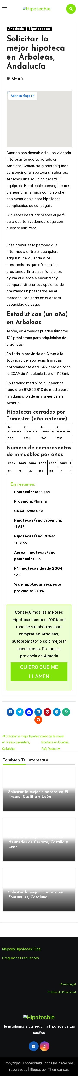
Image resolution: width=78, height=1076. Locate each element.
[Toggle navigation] (4, 8)
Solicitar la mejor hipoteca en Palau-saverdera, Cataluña (21, 742)
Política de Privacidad (62, 992)
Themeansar (58, 1069)
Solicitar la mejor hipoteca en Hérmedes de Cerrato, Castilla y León (38, 842)
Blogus (35, 1069)
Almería (17, 79)
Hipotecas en (39, 29)
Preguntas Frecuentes (20, 958)
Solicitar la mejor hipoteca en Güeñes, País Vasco (55, 742)
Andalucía (16, 29)
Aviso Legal (68, 984)
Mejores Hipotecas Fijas (21, 949)
